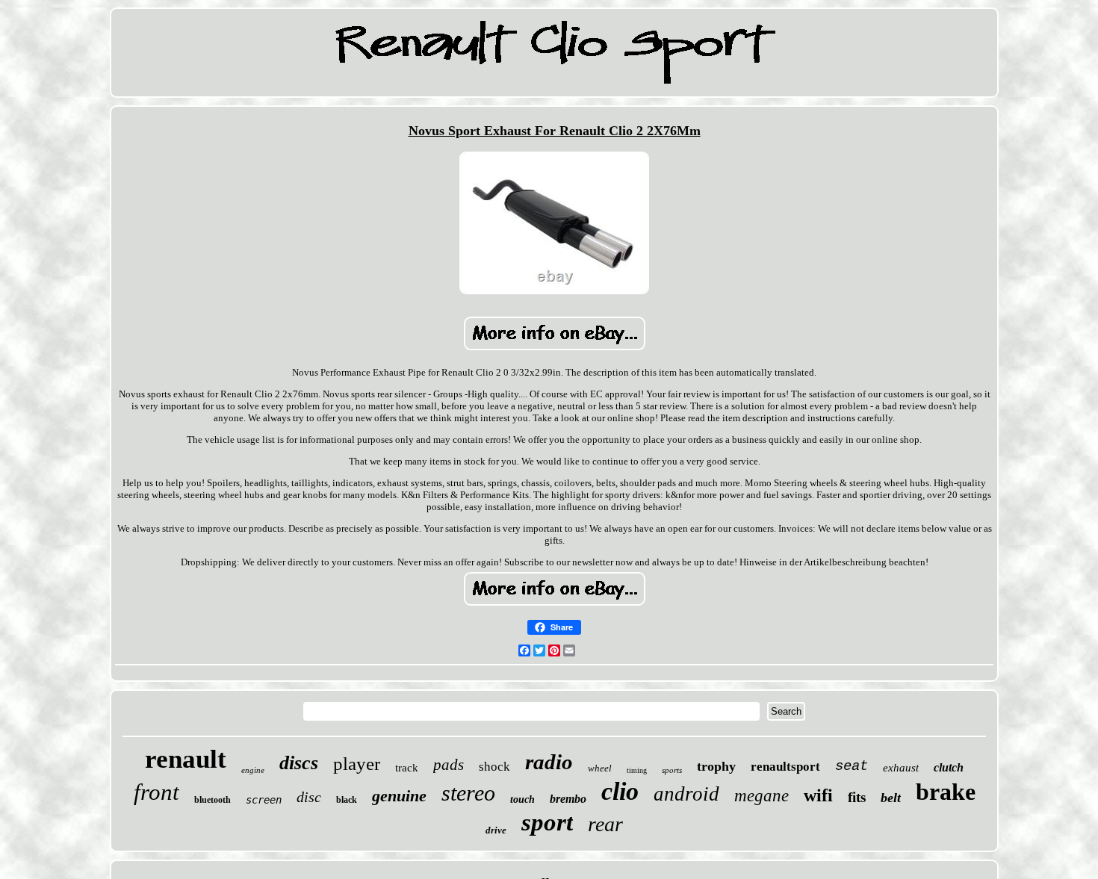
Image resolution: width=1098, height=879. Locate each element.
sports (672, 769)
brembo (568, 798)
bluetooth (212, 800)
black (346, 800)
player (356, 764)
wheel (600, 768)
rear (605, 824)
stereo (468, 792)
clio (620, 791)
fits (857, 797)
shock (494, 767)
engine (252, 769)
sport (547, 822)
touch (522, 799)
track (406, 768)
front (156, 792)
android (686, 794)
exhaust (901, 768)
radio (549, 762)
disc (309, 797)
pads (448, 765)
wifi (818, 795)
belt (891, 797)
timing (637, 770)
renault (185, 759)
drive (496, 830)
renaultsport (785, 767)
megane (761, 795)
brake (946, 791)
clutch (949, 767)
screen (264, 800)
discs (298, 763)
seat (851, 766)
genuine (399, 795)
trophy (716, 766)
